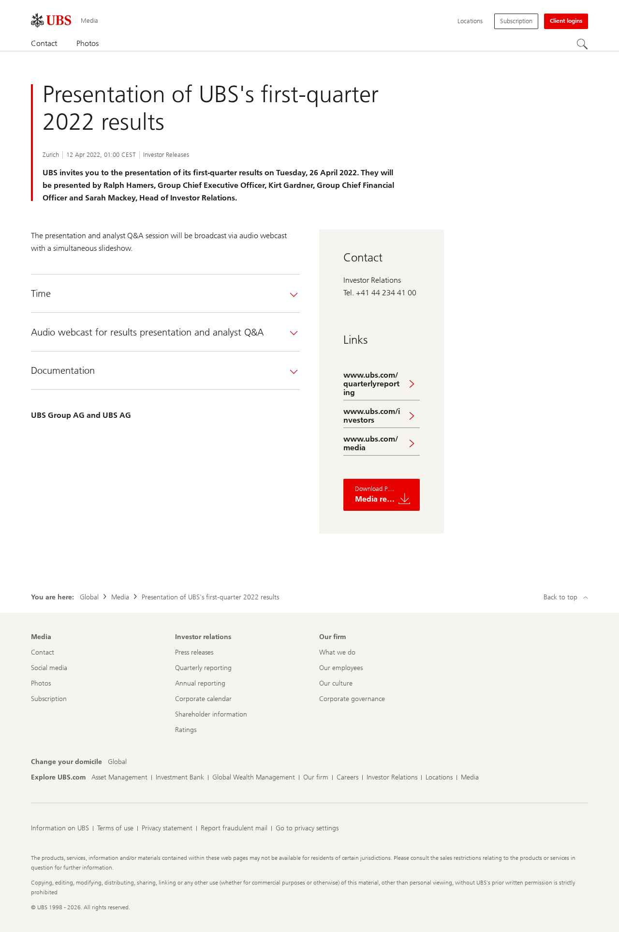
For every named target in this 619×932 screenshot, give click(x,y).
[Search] (582, 44)
